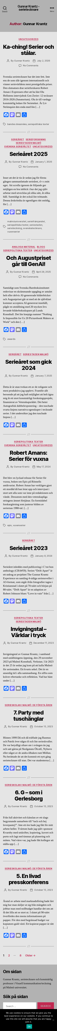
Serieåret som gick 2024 (28, 364)
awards (11, 339)
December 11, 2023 (43, 642)
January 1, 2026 (43, 161)
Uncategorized (29, 39)
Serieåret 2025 (28, 154)
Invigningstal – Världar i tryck (28, 632)
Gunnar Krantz (22, 60)
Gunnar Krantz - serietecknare (28, 8)
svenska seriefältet (17, 146)
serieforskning (36, 139)
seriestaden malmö (28, 143)
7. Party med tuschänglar (28, 715)
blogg (41, 247)
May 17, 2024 (44, 466)
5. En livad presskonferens (28, 879)
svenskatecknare (32, 228)
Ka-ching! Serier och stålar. (28, 49)
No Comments (30, 65)
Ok (29, 1026)
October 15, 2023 (43, 726)
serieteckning (14, 228)
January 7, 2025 (43, 375)
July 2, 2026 (43, 60)
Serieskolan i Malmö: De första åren (28, 705)
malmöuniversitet (16, 221)
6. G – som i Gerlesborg (28, 795)
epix (9, 525)
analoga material (23, 247)
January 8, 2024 (43, 555)
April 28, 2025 (43, 271)
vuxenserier (13, 231)
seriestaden (35, 224)
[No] (53, 1020)
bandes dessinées (17, 124)
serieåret (17, 139)
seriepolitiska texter (38, 124)
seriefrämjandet (36, 221)
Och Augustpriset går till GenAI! (28, 261)
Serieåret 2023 (28, 548)
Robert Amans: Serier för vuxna (28, 455)
